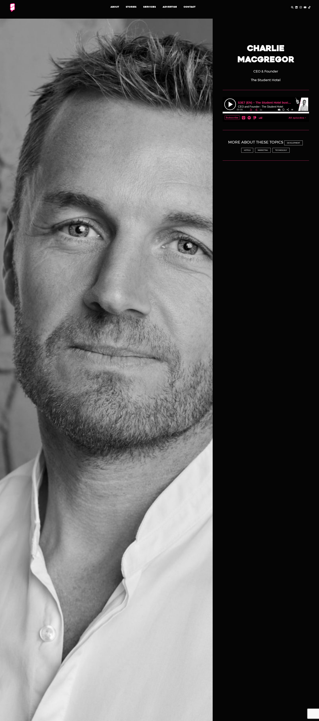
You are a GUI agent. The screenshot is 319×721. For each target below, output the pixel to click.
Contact (190, 7)
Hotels (247, 150)
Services (149, 7)
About (114, 7)
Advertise (170, 7)
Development (293, 143)
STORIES (131, 7)
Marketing (263, 150)
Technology (281, 150)
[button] (291, 8)
